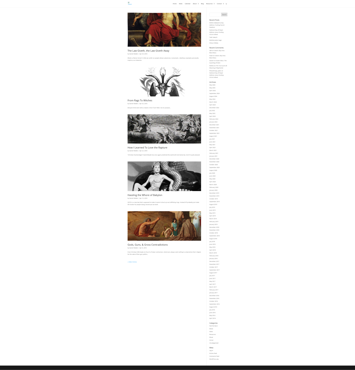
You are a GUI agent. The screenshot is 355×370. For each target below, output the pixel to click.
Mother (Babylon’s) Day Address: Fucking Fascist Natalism (216, 25)
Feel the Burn (213, 326)
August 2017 (213, 273)
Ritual (211, 337)
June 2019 (212, 210)
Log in (211, 350)
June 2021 (212, 142)
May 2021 (212, 144)
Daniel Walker (133, 54)
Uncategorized (213, 343)
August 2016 (213, 307)
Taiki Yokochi (213, 37)
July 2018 (212, 241)
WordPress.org (213, 359)
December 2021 (214, 125)
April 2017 (212, 284)
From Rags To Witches (140, 100)
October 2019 (213, 199)
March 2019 (213, 219)
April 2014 (212, 318)
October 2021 (213, 130)
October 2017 (213, 267)
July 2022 (212, 110)
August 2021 (213, 136)
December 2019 (214, 193)
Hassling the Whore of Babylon (145, 195)
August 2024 (213, 96)
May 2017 (212, 281)
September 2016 (214, 304)
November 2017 (214, 264)
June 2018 (212, 244)
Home (175, 4)
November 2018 (214, 230)
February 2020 (213, 187)
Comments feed (214, 356)
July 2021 (212, 139)
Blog (202, 4)
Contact (219, 4)
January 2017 (213, 293)
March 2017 (213, 287)
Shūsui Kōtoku (213, 43)
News (180, 4)
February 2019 (213, 221)
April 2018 (212, 250)
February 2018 (213, 256)
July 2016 (212, 310)
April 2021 (212, 147)
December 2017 (214, 261)
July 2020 (212, 173)
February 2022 (213, 119)
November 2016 (214, 298)
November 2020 (214, 162)
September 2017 (214, 270)
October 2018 (213, 233)
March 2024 (213, 102)
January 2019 (213, 224)
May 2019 (212, 213)
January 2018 (213, 258)
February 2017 (213, 290)
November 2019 (214, 196)
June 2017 (212, 278)
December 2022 (214, 108)
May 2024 (212, 99)
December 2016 (214, 295)
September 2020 (214, 167)
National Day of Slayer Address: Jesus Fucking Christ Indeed (216, 32)
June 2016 (212, 312)
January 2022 (213, 122)
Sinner (211, 340)
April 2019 (212, 216)
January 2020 (213, 190)
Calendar (187, 4)
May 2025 (212, 88)
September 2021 (214, 133)
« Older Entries (132, 262)
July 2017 (212, 275)
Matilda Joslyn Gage (215, 40)
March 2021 (213, 150)
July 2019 (212, 207)
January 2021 (213, 156)
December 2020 (214, 159)
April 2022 (212, 116)
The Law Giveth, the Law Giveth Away (148, 50)
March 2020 (213, 184)
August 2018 (213, 238)
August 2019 (213, 204)
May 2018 (212, 247)
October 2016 (213, 301)
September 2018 (214, 236)
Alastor (211, 60)
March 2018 (213, 253)
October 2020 (213, 164)
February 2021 (213, 153)
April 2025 (212, 90)
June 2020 (212, 176)
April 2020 (212, 182)
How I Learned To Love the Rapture (147, 147)
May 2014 (212, 315)
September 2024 (214, 93)
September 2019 (214, 201)
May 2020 (212, 179)
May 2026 (212, 85)
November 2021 (214, 127)
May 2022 (212, 113)
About (195, 4)
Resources (209, 4)
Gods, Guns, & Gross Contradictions (148, 244)
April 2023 (212, 105)
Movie (211, 329)
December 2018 (214, 227)
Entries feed (213, 353)
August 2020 (213, 170)
